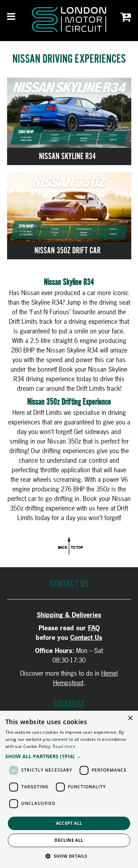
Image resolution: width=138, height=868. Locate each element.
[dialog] (69, 789)
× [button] (130, 718)
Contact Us (86, 637)
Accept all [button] (69, 823)
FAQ (94, 628)
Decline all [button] (68, 840)
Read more (64, 746)
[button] (69, 756)
